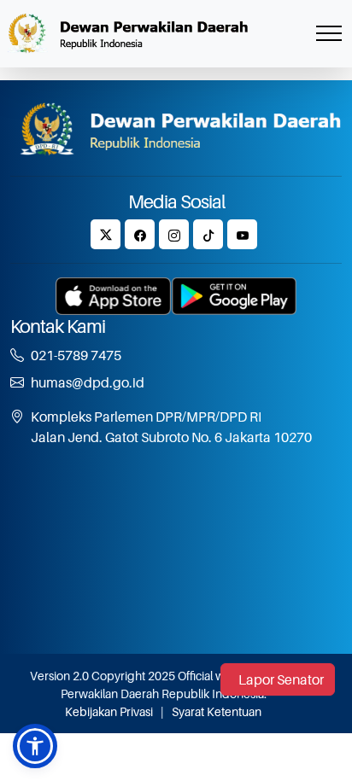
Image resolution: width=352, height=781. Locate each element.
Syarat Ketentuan (216, 711)
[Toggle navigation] (329, 34)
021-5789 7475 (76, 355)
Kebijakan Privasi (109, 711)
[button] (35, 746)
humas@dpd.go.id (87, 382)
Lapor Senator (281, 679)
